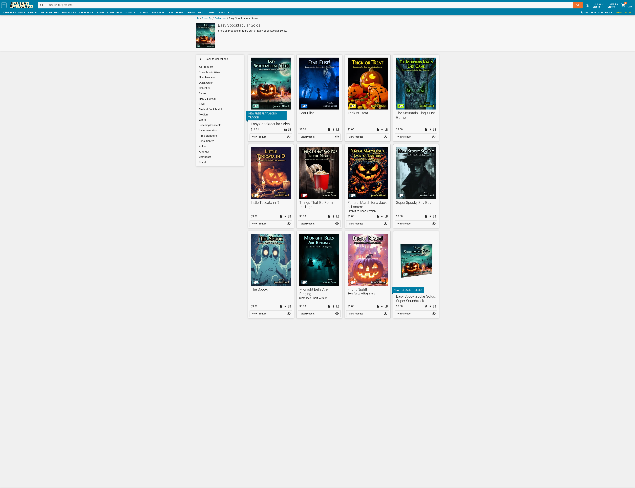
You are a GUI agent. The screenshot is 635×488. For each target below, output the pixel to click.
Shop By (207, 18)
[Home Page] (197, 18)
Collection (220, 18)
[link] (21, 5)
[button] (4, 5)
